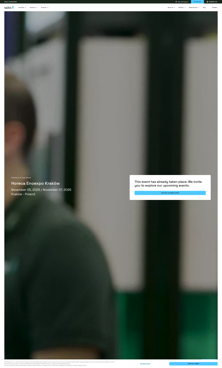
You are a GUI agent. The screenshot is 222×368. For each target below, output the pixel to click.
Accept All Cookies (193, 363)
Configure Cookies (145, 363)
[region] (111, 363)
